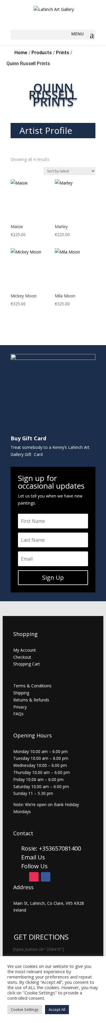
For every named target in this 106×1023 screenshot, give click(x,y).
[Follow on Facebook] (45, 877)
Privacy (20, 707)
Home (20, 52)
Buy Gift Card (28, 438)
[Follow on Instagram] (34, 877)
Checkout (22, 657)
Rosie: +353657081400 (51, 848)
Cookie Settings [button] (25, 1009)
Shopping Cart (26, 664)
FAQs (18, 713)
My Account (24, 650)
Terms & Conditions (32, 685)
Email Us (33, 857)
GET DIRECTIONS (41, 937)
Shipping (21, 693)
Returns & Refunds (31, 700)
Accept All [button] (57, 1009)
